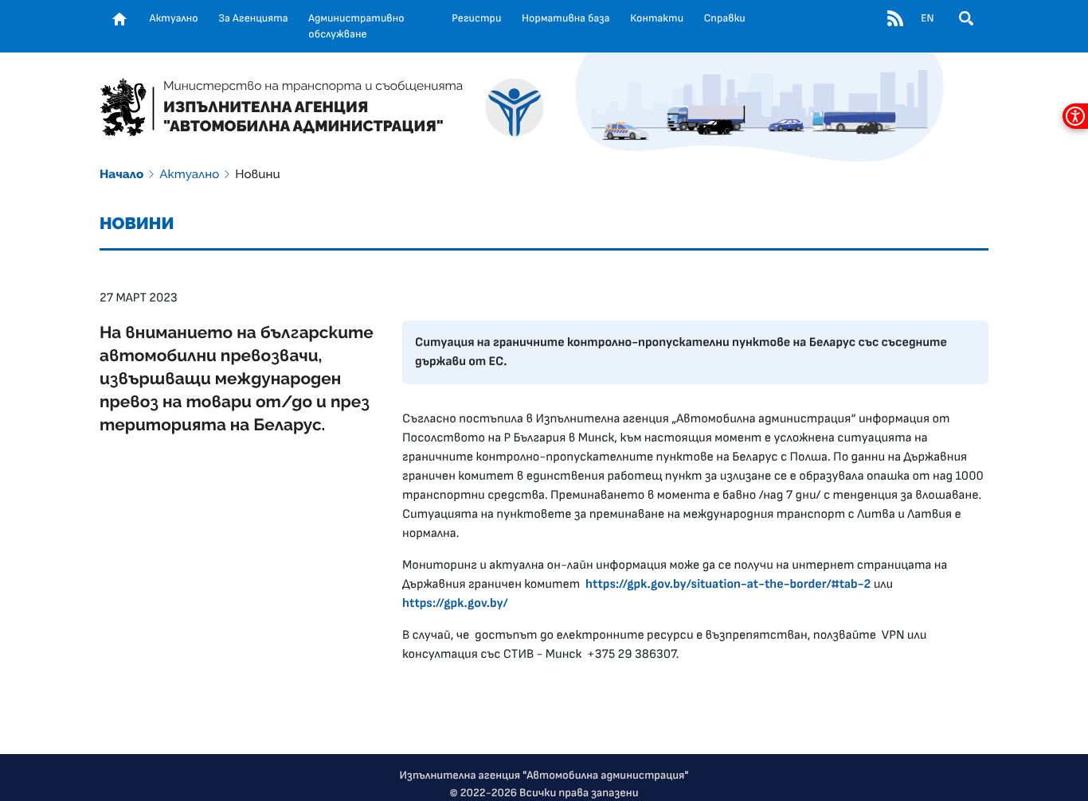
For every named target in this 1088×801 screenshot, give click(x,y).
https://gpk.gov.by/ (455, 603)
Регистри (476, 18)
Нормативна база (566, 18)
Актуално (174, 18)
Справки (725, 18)
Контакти (656, 18)
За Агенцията (253, 18)
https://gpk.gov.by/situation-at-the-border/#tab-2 (728, 584)
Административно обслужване (356, 26)
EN (927, 18)
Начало (121, 174)
